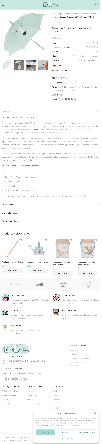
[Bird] (63, 284)
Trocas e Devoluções (35, 404)
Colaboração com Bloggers (80, 358)
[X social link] (62, 99)
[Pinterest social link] (69, 99)
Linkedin (56, 408)
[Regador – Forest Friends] (37, 248)
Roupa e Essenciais (71, 13)
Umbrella (70, 90)
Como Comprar (33, 391)
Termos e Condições (9, 395)
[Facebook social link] (59, 99)
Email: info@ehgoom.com (12, 368)
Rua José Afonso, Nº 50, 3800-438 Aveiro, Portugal (22, 373)
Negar (65, 432)
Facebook (56, 391)
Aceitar (45, 432)
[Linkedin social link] (72, 99)
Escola (78, 87)
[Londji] (38, 284)
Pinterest (56, 399)
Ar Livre (65, 87)
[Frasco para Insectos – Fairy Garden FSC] (62, 248)
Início (54, 13)
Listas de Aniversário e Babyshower (78, 364)
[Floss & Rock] (88, 284)
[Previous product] (53, 22)
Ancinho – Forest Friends (12, 262)
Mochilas (61, 90)
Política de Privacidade (66, 438)
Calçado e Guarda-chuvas (73, 82)
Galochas (86, 87)
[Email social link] (65, 99)
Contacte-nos (7, 399)
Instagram (57, 395)
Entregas (30, 399)
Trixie (61, 94)
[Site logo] (50, 4)
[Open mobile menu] (3, 4)
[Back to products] (56, 22)
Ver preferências (86, 432)
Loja (60, 13)
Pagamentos (32, 395)
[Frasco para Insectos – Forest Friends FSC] (87, 248)
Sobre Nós (74, 350)
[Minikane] (14, 284)
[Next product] (59, 22)
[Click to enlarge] (6, 54)
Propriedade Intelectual (78, 354)
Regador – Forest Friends (37, 262)
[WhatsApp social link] (75, 99)
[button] (95, 413)
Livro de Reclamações (10, 404)
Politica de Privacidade (10, 391)
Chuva (72, 87)
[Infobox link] (25, 299)
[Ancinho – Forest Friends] (12, 248)
